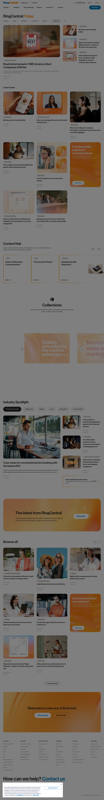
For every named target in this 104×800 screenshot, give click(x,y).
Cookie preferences (53, 788)
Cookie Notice (19, 795)
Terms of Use (36, 795)
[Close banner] (61, 784)
